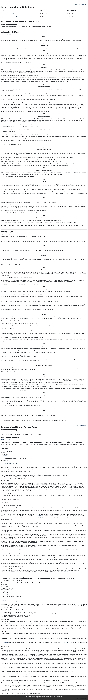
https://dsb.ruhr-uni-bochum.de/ (8, 463)
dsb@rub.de (7, 462)
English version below (6, 34)
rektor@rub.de (7, 455)
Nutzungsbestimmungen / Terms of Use (37, 697)
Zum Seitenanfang (81, 425)
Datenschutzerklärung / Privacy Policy (51, 697)
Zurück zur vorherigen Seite (80, 4)
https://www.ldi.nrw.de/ (63, 571)
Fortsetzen (44, 698)
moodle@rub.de (40, 515)
